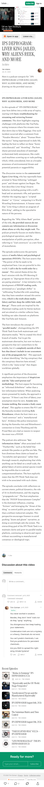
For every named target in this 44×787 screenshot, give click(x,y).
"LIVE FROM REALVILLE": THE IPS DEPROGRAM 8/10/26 (26, 742)
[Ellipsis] (41, 595)
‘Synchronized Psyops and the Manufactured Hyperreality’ (24, 694)
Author (13, 610)
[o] (6, 676)
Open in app (12, 36)
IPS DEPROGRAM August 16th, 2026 (27, 702)
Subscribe (30, 3)
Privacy (20, 775)
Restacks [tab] (18, 573)
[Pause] (2, 29)
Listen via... (28, 36)
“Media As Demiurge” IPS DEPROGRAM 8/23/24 (22, 674)
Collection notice (34, 775)
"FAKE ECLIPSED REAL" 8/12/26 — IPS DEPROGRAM (26, 732)
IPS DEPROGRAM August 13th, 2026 (26, 722)
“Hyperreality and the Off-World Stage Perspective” (25, 684)
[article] (22, 676)
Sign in (39, 3)
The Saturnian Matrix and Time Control (25, 713)
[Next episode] (8, 29)
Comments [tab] (7, 573)
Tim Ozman (6, 69)
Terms (26, 775)
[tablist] (12, 572)
